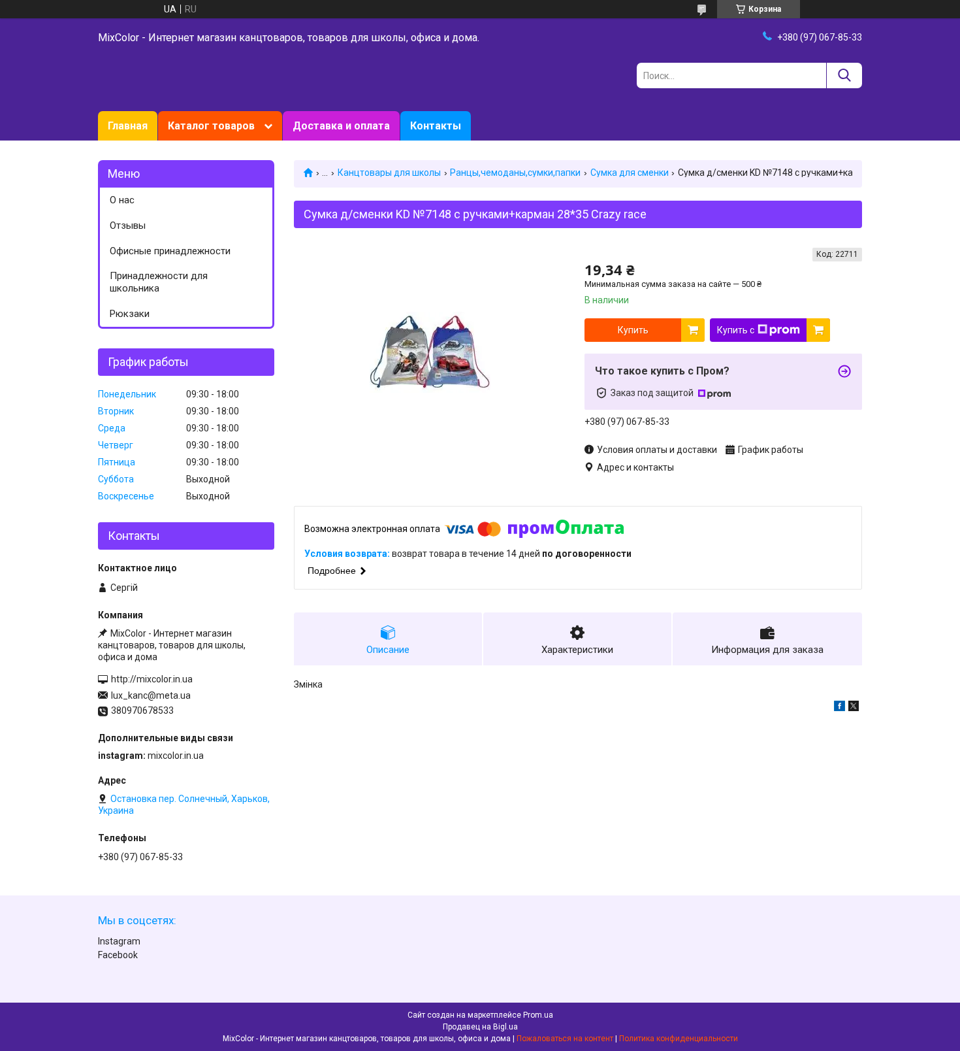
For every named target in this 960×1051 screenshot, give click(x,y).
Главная (128, 126)
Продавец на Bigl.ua (480, 1026)
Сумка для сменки (629, 172)
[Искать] (844, 75)
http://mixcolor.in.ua (152, 679)
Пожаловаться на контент (565, 1038)
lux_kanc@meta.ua (151, 695)
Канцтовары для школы (389, 172)
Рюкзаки (130, 314)
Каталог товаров (211, 126)
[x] (853, 708)
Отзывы (128, 225)
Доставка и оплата (341, 126)
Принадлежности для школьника (159, 282)
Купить (633, 330)
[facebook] (839, 708)
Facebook (118, 955)
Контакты (435, 126)
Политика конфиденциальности (678, 1038)
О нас (122, 200)
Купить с (735, 330)
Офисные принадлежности (170, 251)
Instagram (119, 941)
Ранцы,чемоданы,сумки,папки (515, 172)
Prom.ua (538, 1015)
